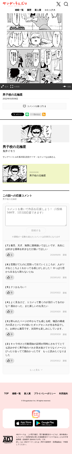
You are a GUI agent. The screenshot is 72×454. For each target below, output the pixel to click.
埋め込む (37, 114)
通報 (65, 255)
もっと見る (35, 370)
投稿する (36, 230)
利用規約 (63, 393)
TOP (6, 393)
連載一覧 (19, 10)
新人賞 (38, 10)
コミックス (50, 10)
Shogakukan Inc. (29, 401)
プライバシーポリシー (45, 393)
